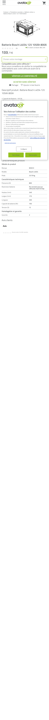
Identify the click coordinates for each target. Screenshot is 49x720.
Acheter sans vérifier (24, 81)
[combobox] (24, 59)
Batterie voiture (29, 12)
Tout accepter (33, 155)
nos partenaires (12, 114)
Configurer (24, 149)
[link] (10, 48)
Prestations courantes (16, 12)
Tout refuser (16, 155)
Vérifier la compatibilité (24, 76)
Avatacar (5, 12)
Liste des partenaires (10, 143)
